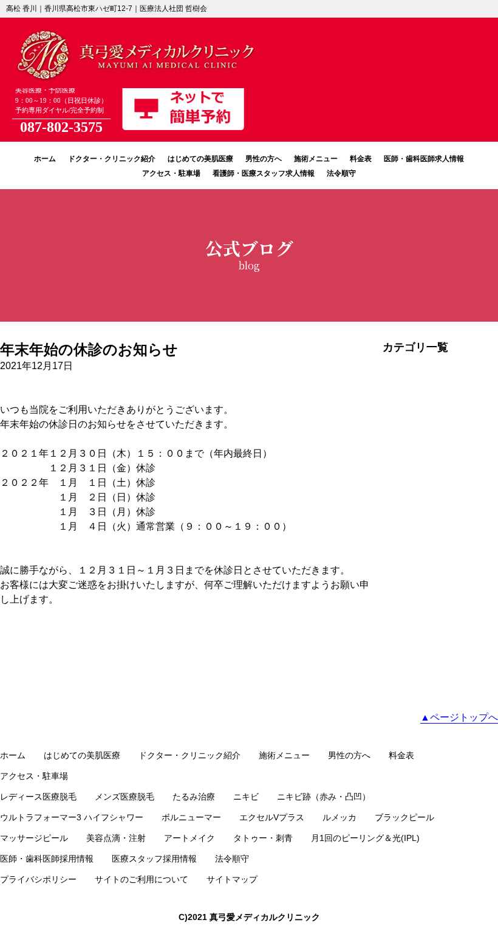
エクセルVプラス (271, 817)
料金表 (361, 158)
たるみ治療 (193, 796)
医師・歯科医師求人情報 (424, 158)
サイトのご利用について (141, 879)
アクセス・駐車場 (171, 173)
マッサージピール (34, 838)
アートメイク (189, 838)
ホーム (45, 158)
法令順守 (341, 173)
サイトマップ (232, 879)
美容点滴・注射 (116, 838)
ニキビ (246, 796)
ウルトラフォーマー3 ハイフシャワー (71, 817)
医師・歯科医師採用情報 (47, 858)
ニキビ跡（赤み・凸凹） (323, 796)
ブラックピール (404, 817)
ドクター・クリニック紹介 (111, 158)
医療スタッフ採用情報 (154, 858)
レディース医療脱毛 (38, 796)
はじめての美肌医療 (200, 158)
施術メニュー (316, 158)
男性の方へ (263, 158)
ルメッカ (339, 817)
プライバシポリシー (38, 879)
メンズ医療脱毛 (124, 796)
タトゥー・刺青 (263, 838)
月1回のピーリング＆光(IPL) (365, 838)
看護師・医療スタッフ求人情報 (264, 173)
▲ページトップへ (459, 717)
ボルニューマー (191, 817)
